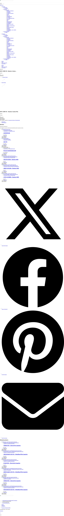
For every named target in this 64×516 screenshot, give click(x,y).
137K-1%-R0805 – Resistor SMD (11, 177)
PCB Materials (9, 22)
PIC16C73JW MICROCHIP (9, 150)
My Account (3, 63)
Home (3, 61)
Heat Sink (8, 15)
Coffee (6, 32)
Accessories (5, 7)
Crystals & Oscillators (10, 13)
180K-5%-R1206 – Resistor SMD (11, 168)
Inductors (8, 46)
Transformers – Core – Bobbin (11, 29)
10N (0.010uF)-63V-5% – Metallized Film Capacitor (15, 454)
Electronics (5, 9)
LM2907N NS (6, 133)
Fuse (7, 42)
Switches (8, 28)
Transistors (8, 30)
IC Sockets (8, 17)
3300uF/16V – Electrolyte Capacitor (12, 445)
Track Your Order (4, 62)
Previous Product (5, 77)
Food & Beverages (6, 31)
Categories (3, 6)
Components (7, 37)
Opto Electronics (9, 21)
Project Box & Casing (10, 51)
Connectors (8, 12)
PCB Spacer (9, 23)
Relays (8, 24)
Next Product (4, 82)
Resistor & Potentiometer (11, 25)
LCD (7, 19)
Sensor (8, 26)
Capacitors (8, 11)
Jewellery (6, 8)
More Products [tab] (4, 122)
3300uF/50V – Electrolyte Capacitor (12, 480)
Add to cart (1, 75)
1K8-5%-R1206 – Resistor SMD (10, 159)
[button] (2, 118)
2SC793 (5, 141)
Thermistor (8, 56)
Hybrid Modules (9, 16)
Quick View (8, 129)
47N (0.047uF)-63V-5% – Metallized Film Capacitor (15, 489)
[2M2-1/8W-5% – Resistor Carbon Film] (4, 81)
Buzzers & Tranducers (10, 10)
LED (7, 20)
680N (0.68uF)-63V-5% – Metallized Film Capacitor (15, 472)
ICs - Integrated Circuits (11, 131)
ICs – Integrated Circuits (10, 18)
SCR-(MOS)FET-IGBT (10, 27)
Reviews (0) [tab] (3, 121)
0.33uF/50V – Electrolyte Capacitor (11, 463)
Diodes (8, 14)
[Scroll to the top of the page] (0, 511)
